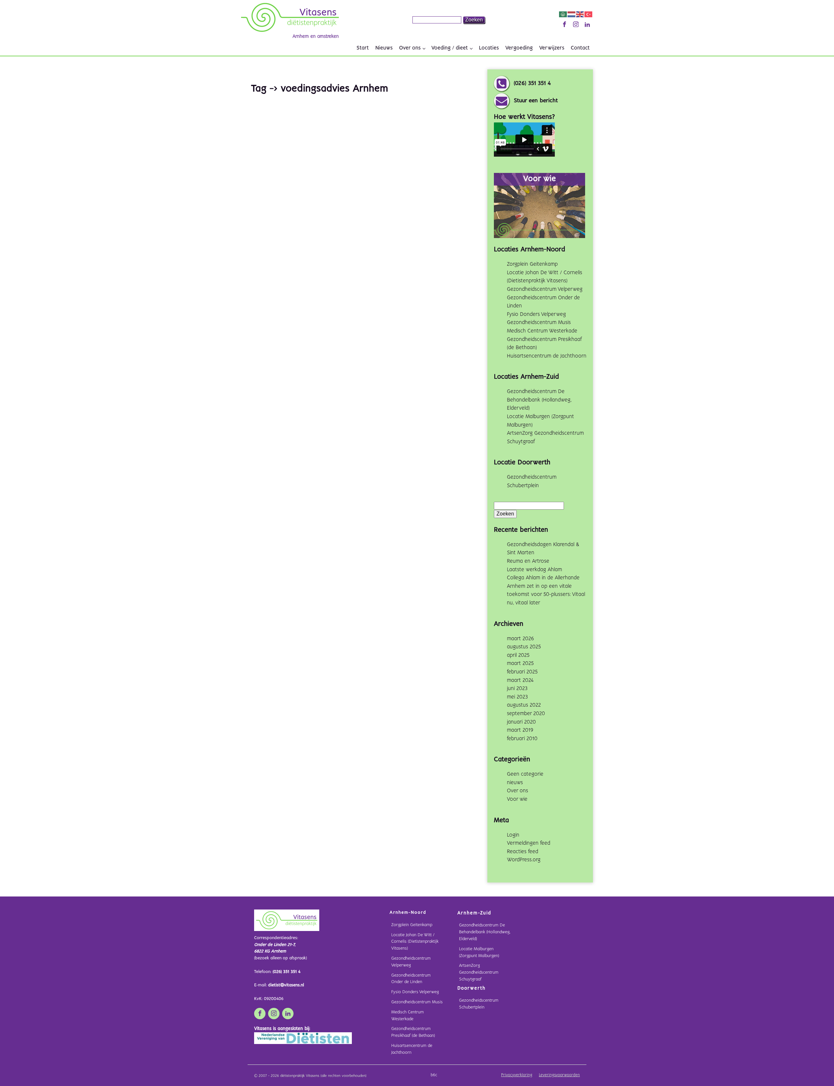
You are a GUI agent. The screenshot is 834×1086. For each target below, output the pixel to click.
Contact (580, 48)
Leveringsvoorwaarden (559, 1075)
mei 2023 (517, 697)
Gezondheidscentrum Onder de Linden (411, 978)
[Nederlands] (572, 14)
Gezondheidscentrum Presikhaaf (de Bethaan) (413, 1032)
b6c (434, 1075)
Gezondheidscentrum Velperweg (544, 289)
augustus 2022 (524, 705)
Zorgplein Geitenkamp (532, 264)
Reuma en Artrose (528, 561)
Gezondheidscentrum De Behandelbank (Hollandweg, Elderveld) (539, 400)
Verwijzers (551, 48)
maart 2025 (520, 663)
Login (513, 835)
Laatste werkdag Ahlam (534, 569)
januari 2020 (521, 722)
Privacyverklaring (516, 1075)
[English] (580, 14)
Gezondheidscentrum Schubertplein (478, 1003)
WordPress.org (523, 859)
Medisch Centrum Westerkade (542, 331)
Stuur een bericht (536, 101)
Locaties (489, 48)
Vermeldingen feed (528, 843)
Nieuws (384, 48)
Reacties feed (522, 851)
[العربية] (563, 14)
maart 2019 (520, 730)
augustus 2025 (524, 646)
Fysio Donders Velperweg (536, 314)
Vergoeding (519, 48)
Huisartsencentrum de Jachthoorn (546, 356)
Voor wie (517, 799)
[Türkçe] (588, 14)
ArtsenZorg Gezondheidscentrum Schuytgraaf (478, 972)
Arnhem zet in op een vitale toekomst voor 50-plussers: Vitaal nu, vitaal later (546, 594)
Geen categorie (525, 774)
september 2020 (526, 713)
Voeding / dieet (449, 48)
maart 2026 (520, 638)
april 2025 (518, 655)
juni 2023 (517, 688)
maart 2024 (520, 680)
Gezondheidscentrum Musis (539, 322)
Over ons (410, 48)
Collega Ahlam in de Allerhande (543, 577)
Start (362, 48)
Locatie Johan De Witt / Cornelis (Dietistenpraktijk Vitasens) (415, 942)
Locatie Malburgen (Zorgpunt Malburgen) (479, 952)
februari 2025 (522, 672)
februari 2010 (522, 738)
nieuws (515, 782)
